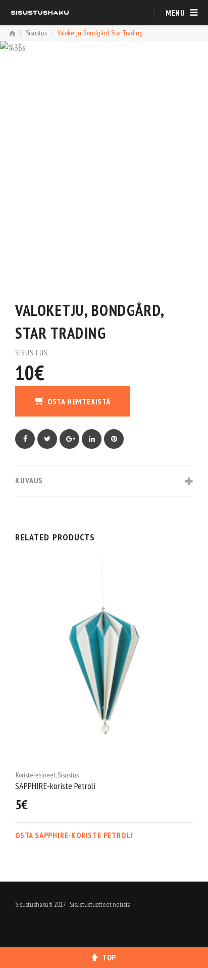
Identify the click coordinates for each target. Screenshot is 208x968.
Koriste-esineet (57, 774)
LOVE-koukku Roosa (66, 786)
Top (109, 957)
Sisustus (36, 32)
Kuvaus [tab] (29, 480)
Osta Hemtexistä (79, 401)
